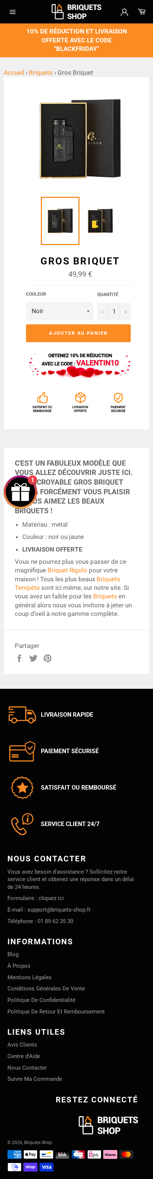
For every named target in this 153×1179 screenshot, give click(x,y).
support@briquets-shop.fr (59, 909)
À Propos (18, 966)
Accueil (14, 72)
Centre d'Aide (23, 1056)
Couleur (36, 294)
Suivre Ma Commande (34, 1079)
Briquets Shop (38, 1142)
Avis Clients (22, 1044)
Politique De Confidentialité (41, 1000)
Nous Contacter (27, 1067)
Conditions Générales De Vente (46, 988)
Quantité (107, 294)
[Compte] (124, 11)
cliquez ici (51, 898)
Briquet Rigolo (67, 570)
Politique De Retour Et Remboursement (56, 1011)
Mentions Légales (29, 977)
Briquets (41, 72)
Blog (13, 954)
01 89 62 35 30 (55, 921)
